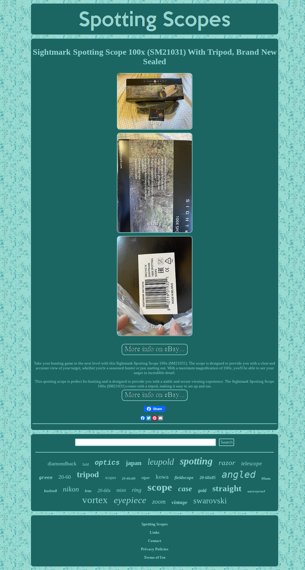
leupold (160, 462)
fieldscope (184, 477)
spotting (196, 461)
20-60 (64, 477)
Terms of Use (155, 557)
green (45, 477)
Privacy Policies (154, 549)
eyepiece (130, 500)
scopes (110, 477)
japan (133, 463)
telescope (251, 463)
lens (88, 491)
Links (154, 532)
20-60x (104, 490)
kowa (162, 476)
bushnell (50, 491)
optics (107, 463)
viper (145, 477)
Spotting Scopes (154, 524)
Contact (154, 540)
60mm (266, 478)
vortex (95, 499)
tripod (88, 474)
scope (159, 487)
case (185, 488)
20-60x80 (129, 478)
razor (227, 462)
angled (239, 474)
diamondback (62, 464)
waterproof (256, 491)
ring (136, 490)
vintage (179, 502)
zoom (159, 501)
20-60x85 (208, 477)
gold (202, 490)
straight (227, 488)
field (86, 464)
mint (121, 490)
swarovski (210, 500)
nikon (71, 489)
